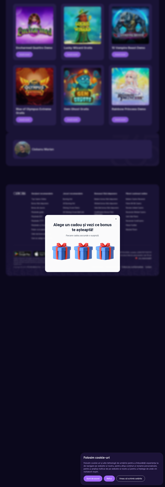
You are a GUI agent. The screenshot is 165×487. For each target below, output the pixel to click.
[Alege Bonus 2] (105, 251)
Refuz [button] (109, 478)
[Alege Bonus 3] (83, 251)
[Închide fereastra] (116, 219)
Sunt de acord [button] (92, 478)
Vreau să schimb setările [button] (130, 478)
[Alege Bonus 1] (61, 251)
